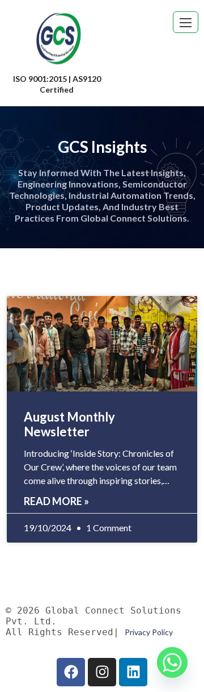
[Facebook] (71, 672)
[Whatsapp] (172, 662)
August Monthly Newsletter (69, 424)
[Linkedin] (133, 672)
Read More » (56, 501)
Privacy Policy (149, 632)
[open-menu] (185, 22)
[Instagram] (102, 672)
